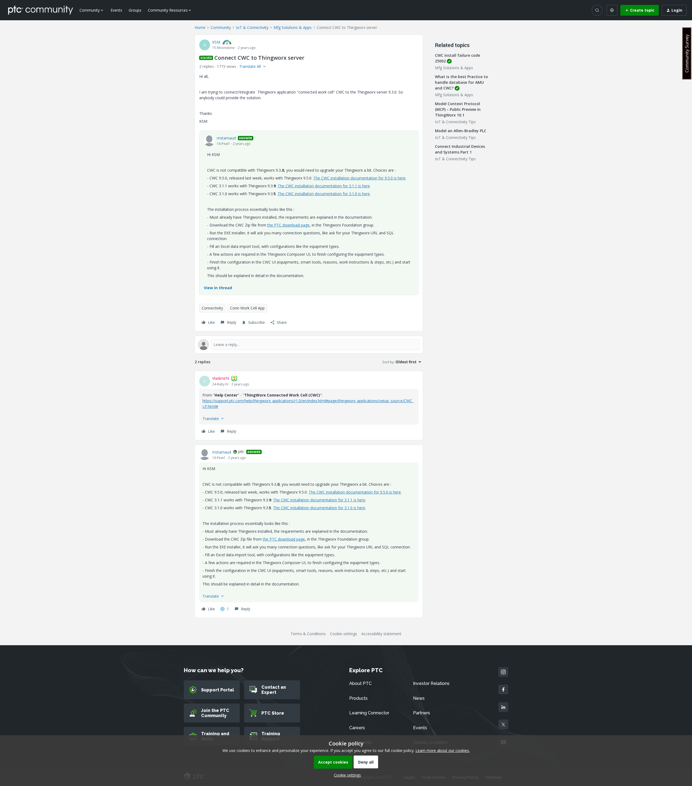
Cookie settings (343, 633)
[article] (308, 405)
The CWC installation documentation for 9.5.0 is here (359, 178)
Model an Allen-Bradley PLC (460, 130)
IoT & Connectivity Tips (455, 121)
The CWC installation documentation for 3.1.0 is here (324, 193)
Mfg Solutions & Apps (293, 27)
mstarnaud (226, 138)
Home (200, 27)
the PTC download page (288, 225)
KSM (216, 42)
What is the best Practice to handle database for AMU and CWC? (461, 82)
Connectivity (212, 308)
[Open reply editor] (309, 344)
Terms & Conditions (308, 633)
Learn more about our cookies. (442, 750)
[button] (639, 10)
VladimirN (220, 378)
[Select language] (612, 10)
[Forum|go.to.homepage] (40, 10)
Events (116, 10)
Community (221, 27)
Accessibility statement (381, 633)
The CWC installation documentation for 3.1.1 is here (324, 185)
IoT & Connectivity (252, 27)
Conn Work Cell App (247, 308)
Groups (135, 10)
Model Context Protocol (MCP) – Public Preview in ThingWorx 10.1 (458, 109)
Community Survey (687, 53)
